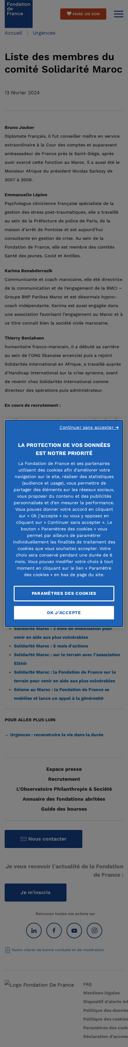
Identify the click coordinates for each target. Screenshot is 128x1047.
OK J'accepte (64, 612)
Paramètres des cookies (64, 593)
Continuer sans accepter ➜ (89, 427)
